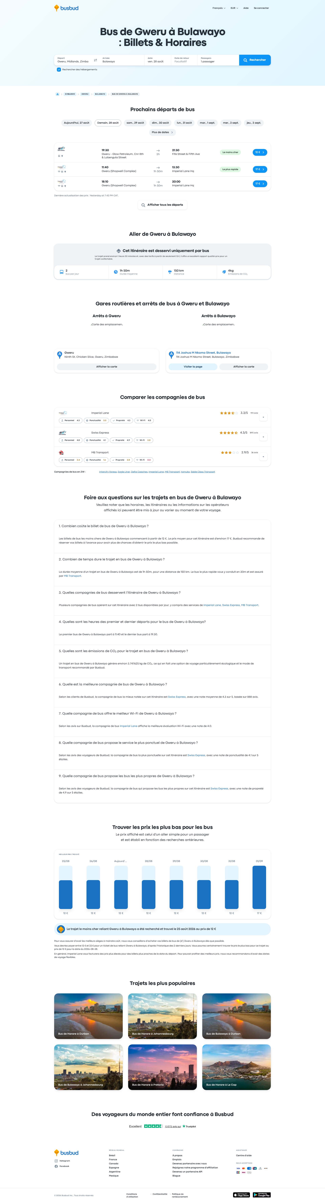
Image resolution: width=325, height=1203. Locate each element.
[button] (95, 60)
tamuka (185, 472)
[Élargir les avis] (263, 417)
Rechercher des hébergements (79, 70)
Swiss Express (100, 433)
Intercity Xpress (108, 472)
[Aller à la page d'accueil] (66, 8)
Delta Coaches (139, 472)
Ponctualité (95, 420)
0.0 (149, 460)
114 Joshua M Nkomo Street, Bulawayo (203, 353)
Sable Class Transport (203, 472)
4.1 (104, 440)
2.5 (104, 420)
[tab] (76, 123)
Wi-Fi (142, 420)
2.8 (128, 460)
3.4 (78, 460)
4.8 (78, 440)
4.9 (128, 440)
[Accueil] (58, 94)
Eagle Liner (124, 472)
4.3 (78, 420)
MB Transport (100, 452)
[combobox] (73, 60)
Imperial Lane (100, 413)
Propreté (120, 420)
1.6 (104, 460)
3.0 (148, 440)
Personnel (69, 420)
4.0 (149, 420)
